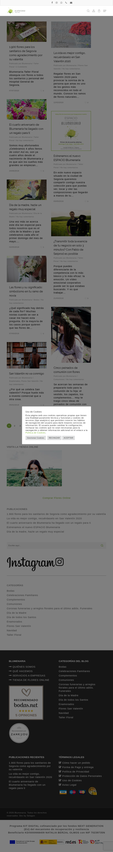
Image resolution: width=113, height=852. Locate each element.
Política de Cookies (35, 433)
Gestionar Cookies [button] (35, 438)
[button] (104, 10)
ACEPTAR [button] (68, 438)
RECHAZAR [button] (54, 438)
